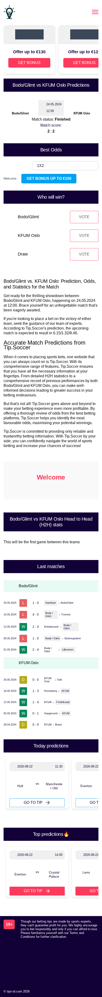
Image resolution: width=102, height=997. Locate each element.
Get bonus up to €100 (49, 178)
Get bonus (29, 63)
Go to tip (33, 802)
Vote (84, 217)
